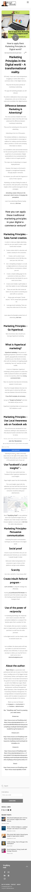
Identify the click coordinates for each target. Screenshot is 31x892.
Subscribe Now (15, 450)
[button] (15, 441)
